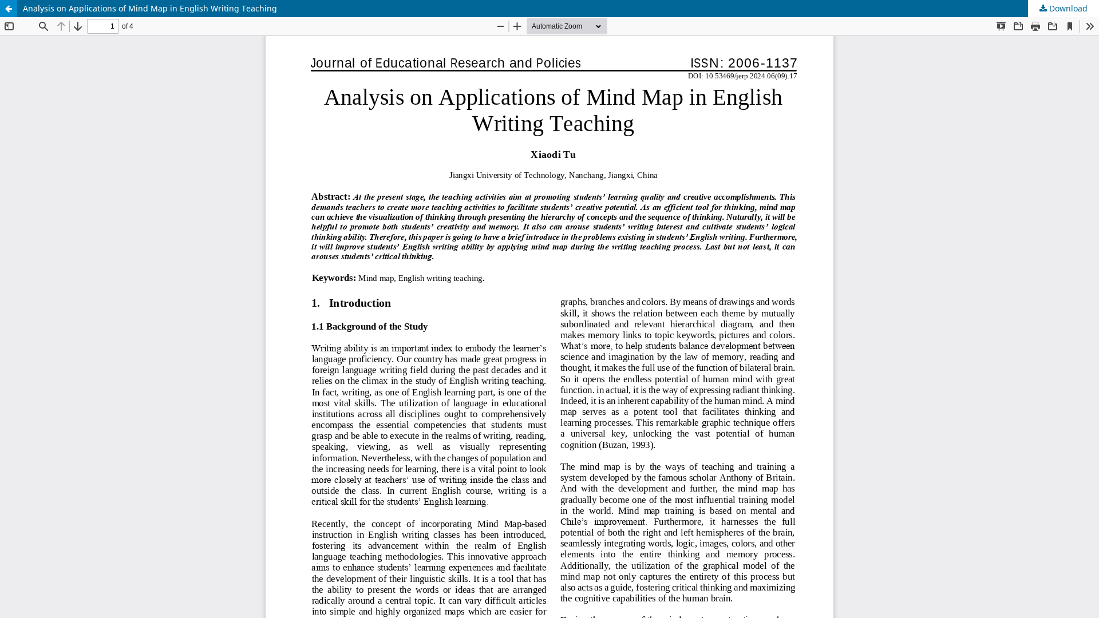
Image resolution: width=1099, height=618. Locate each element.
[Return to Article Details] (8, 8)
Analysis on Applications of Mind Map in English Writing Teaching (150, 8)
